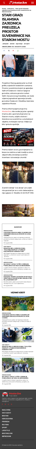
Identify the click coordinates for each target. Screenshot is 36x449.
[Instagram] (5, 404)
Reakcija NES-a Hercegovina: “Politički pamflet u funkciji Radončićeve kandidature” (14, 249)
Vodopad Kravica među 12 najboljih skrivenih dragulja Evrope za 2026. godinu (17, 234)
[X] (9, 51)
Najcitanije (19, 43)
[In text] (18, 137)
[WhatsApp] (18, 51)
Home (4, 8)
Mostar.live (6, 111)
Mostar (12, 43)
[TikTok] (8, 404)
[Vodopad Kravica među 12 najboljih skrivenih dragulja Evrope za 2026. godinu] (18, 303)
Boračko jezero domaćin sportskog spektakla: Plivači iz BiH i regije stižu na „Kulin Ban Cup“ (18, 278)
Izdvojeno (10, 8)
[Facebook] (4, 51)
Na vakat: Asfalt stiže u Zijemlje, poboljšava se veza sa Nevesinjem (17, 264)
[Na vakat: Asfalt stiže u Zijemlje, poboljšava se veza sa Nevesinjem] (18, 365)
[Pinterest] (13, 51)
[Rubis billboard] (18, 210)
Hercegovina (8, 230)
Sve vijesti (27, 43)
